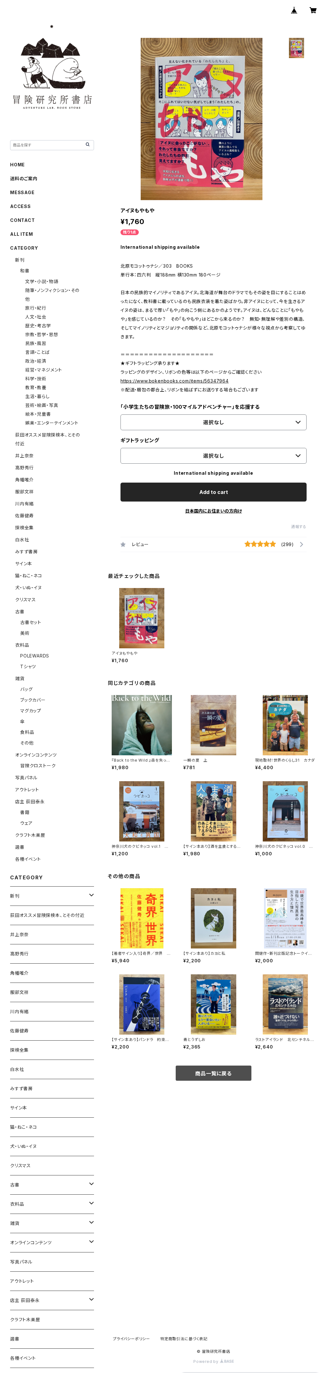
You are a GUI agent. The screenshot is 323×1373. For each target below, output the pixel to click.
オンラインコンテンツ (36, 755)
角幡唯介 (24, 479)
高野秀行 (24, 467)
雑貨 (20, 678)
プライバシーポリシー (131, 1338)
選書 (20, 847)
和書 (25, 270)
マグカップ (30, 710)
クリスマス (25, 599)
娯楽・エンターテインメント (51, 422)
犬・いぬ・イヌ (28, 587)
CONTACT (22, 220)
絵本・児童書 (38, 414)
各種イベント (28, 859)
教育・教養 (35, 387)
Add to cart (213, 492)
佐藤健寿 (24, 515)
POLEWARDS (34, 655)
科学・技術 (35, 378)
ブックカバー (33, 700)
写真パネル (26, 777)
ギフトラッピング (139, 440)
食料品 (27, 732)
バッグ (26, 689)
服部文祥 (24, 491)
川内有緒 (24, 503)
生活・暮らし (37, 396)
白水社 (22, 539)
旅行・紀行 (35, 308)
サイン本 (23, 563)
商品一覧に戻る (213, 1073)
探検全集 (24, 527)
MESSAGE (22, 192)
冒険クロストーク (38, 765)
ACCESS (20, 206)
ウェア (26, 823)
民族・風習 (35, 343)
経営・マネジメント (43, 369)
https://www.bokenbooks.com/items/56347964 (174, 380)
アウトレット (27, 789)
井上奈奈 (24, 455)
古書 (20, 611)
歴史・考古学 (38, 325)
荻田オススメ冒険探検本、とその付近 (47, 915)
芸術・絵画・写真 (41, 405)
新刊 (20, 260)
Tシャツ (28, 666)
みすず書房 (26, 551)
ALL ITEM (21, 234)
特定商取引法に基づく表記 (184, 1338)
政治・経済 (35, 361)
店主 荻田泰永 (30, 801)
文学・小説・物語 (41, 281)
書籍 (25, 812)
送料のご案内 (24, 178)
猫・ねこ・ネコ (28, 575)
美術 (25, 633)
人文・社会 (35, 316)
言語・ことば (37, 352)
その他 (26, 743)
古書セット (30, 622)
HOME (17, 164)
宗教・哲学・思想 (41, 334)
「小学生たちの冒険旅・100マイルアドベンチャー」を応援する (190, 407)
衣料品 (22, 645)
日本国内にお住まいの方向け (213, 511)
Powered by (206, 1361)
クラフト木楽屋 (30, 835)
